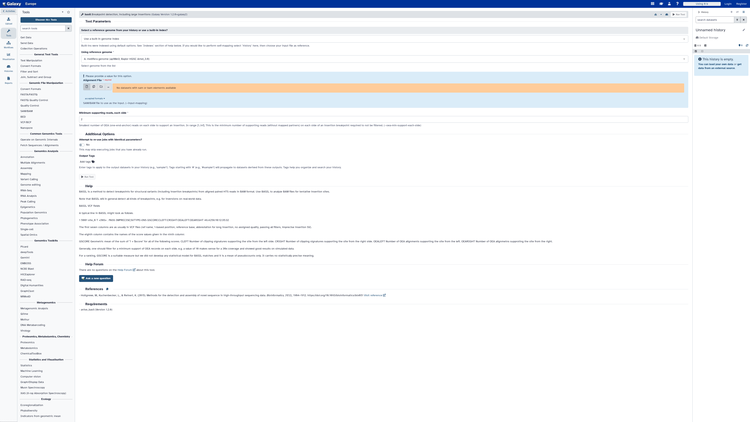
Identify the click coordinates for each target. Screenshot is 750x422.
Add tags (86, 161)
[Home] (12, 4)
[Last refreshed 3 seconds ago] (747, 45)
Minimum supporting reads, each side (102, 112)
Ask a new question (98, 278)
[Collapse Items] (702, 51)
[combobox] (384, 39)
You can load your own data (715, 64)
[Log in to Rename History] (744, 30)
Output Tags (87, 155)
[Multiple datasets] (93, 86)
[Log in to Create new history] (732, 12)
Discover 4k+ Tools (46, 19)
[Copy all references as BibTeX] (107, 289)
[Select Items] (696, 51)
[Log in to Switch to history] (737, 12)
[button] (8, 11)
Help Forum (125, 270)
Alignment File (92, 80)
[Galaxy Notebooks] (705, 45)
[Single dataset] (86, 86)
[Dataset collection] (101, 86)
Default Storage (708, 37)
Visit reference (373, 295)
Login (728, 3)
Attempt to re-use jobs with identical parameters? (110, 139)
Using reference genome (96, 52)
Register (741, 3)
